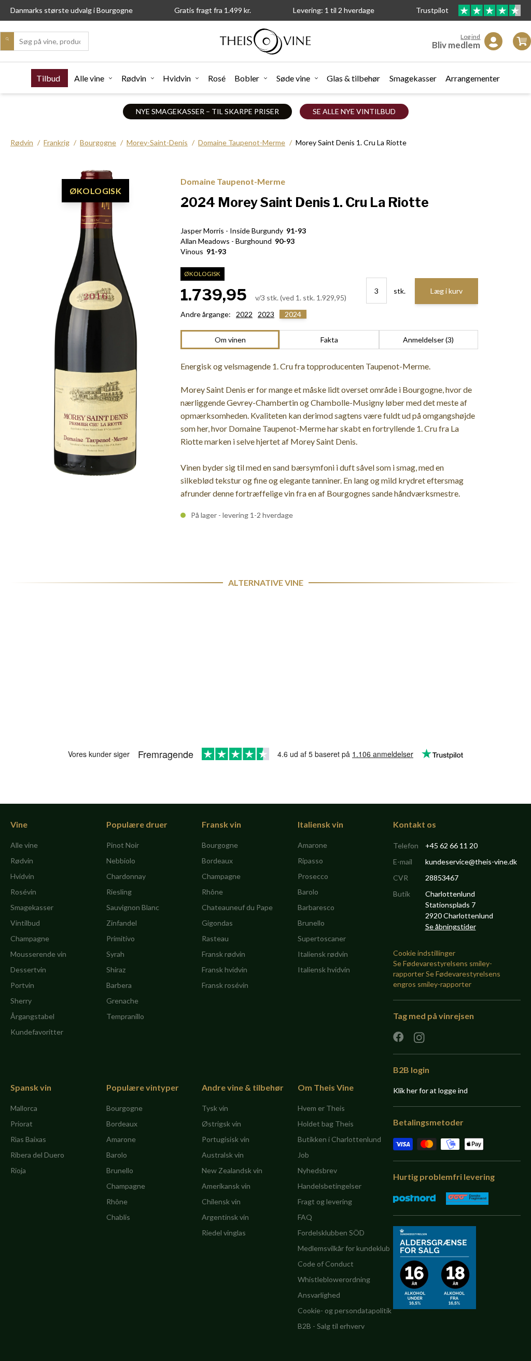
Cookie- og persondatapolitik (345, 1310)
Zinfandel (121, 922)
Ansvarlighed (319, 1294)
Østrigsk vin (221, 1123)
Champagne (29, 938)
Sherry (21, 1000)
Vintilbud (25, 922)
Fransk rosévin (225, 985)
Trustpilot (433, 10)
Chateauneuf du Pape (237, 907)
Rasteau (215, 938)
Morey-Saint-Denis (157, 142)
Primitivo (120, 938)
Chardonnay (126, 876)
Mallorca (23, 1108)
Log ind (470, 36)
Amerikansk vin (226, 1185)
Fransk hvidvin (224, 969)
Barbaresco (316, 907)
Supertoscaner (322, 938)
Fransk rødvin (223, 954)
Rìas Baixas (28, 1139)
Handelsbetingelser (329, 1185)
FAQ (305, 1217)
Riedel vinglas (224, 1232)
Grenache (122, 1000)
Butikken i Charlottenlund (339, 1139)
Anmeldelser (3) (428, 339)
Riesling (119, 891)
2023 (266, 314)
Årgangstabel (32, 1016)
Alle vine (89, 78)
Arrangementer (472, 78)
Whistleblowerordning (334, 1279)
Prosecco (313, 876)
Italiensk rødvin (323, 954)
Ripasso (310, 860)
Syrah (115, 954)
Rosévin (23, 891)
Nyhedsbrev (317, 1170)
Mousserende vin (38, 954)
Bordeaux (217, 860)
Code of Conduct (326, 1263)
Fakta (329, 339)
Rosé (217, 78)
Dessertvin (28, 969)
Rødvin (133, 78)
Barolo (308, 891)
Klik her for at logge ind (430, 1090)
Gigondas (217, 922)
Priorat (21, 1123)
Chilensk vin (221, 1201)
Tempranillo (125, 1016)
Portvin (22, 985)
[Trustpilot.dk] (489, 10)
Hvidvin (177, 78)
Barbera (119, 985)
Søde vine (293, 78)
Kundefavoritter (36, 1031)
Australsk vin (223, 1154)
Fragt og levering (325, 1201)
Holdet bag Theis (326, 1123)
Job (303, 1154)
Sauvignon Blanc (132, 907)
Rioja (18, 1170)
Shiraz (115, 969)
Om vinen (230, 339)
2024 (293, 314)
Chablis (118, 1217)
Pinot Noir (122, 845)
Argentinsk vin (225, 1217)
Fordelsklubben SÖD (331, 1232)
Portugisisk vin (225, 1139)
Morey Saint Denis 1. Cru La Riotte (351, 142)
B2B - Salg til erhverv (331, 1326)
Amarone (312, 845)
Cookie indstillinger (424, 952)
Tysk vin (215, 1108)
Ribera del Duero (37, 1154)
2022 (244, 314)
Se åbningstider (450, 926)
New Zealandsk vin (232, 1170)
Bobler (246, 78)
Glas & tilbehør (353, 78)
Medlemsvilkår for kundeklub (344, 1248)
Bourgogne (98, 142)
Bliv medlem (456, 44)
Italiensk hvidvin (324, 969)
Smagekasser (413, 78)
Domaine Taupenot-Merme (241, 142)
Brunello (311, 922)
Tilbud (48, 78)
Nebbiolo (120, 860)
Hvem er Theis (321, 1108)
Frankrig (56, 142)
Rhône (212, 891)
